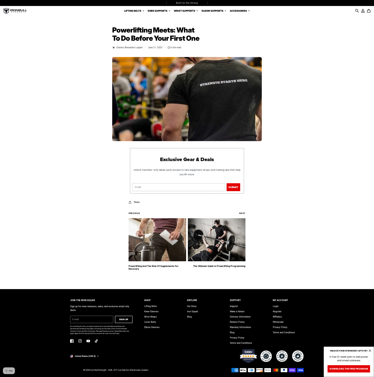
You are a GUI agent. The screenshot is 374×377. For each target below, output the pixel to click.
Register (277, 311)
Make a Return (237, 311)
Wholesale (278, 322)
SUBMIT (233, 187)
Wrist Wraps (150, 316)
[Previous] (166, 3)
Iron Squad (192, 311)
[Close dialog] (370, 350)
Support (234, 306)
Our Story (191, 306)
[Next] (207, 3)
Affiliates (277, 316)
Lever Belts (150, 322)
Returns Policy (237, 322)
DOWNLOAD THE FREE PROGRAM (349, 368)
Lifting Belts (150, 306)
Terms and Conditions (241, 343)
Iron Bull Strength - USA (101, 370)
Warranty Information (240, 327)
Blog (189, 316)
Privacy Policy (237, 337)
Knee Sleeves (151, 311)
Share (137, 202)
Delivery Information (240, 316)
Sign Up (123, 319)
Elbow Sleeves (152, 327)
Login (275, 306)
